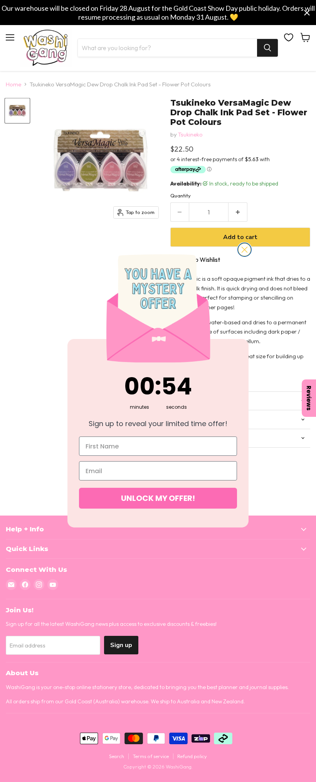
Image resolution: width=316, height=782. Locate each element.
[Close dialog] (244, 249)
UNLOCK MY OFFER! (158, 498)
